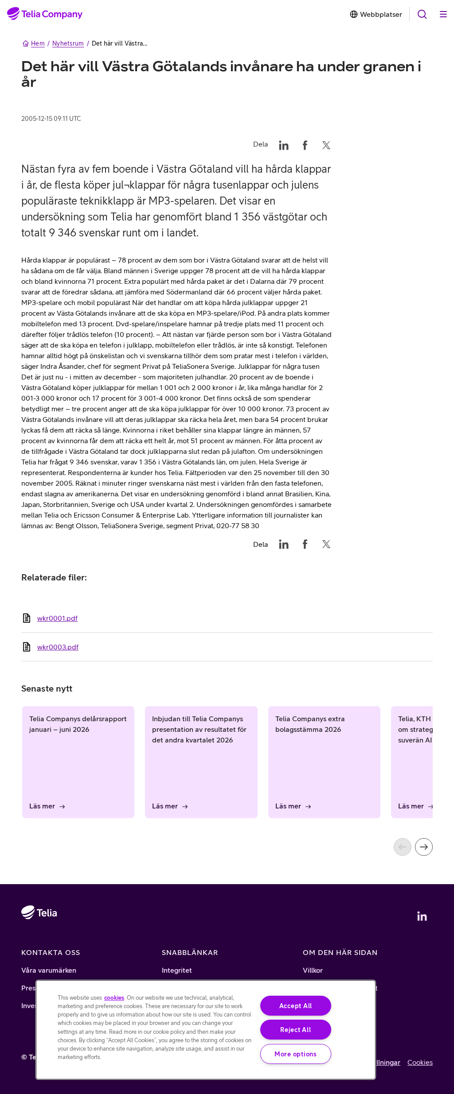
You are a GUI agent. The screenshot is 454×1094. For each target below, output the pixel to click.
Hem (38, 43)
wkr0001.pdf (57, 618)
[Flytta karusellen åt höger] (424, 847)
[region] (205, 1030)
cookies (114, 997)
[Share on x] (326, 144)
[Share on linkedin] (283, 144)
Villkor (313, 970)
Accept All (295, 1005)
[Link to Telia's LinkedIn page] (422, 916)
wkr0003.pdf (57, 647)
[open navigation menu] (422, 14)
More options (295, 1054)
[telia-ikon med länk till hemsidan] (39, 938)
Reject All (295, 1029)
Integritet (177, 970)
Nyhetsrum (68, 43)
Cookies (420, 1062)
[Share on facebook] (305, 144)
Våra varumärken (48, 970)
